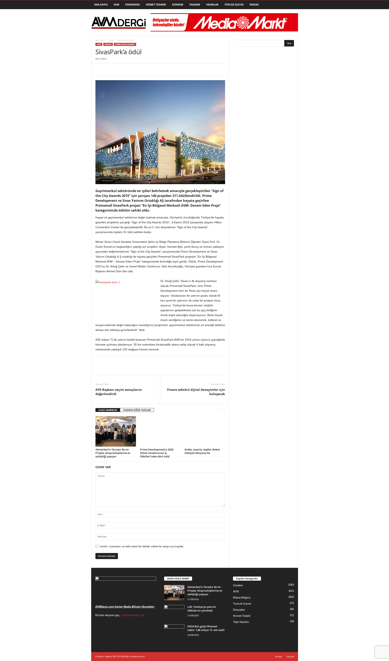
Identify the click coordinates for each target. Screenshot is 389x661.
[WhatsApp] (127, 70)
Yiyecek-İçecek (234, 4)
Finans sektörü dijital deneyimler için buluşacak (196, 392)
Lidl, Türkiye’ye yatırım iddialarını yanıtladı (201, 608)
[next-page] (223, 410)
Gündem (177, 4)
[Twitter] (109, 70)
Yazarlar (212, 4)
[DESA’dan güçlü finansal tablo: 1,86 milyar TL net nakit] (174, 632)
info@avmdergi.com (133, 615)
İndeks (254, 4)
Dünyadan (239, 609)
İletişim (290, 656)
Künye (278, 656)
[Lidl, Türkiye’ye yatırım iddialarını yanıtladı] (174, 612)
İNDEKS (108, 44)
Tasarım (194, 4)
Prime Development (125, 44)
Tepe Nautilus (241, 621)
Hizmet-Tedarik (242, 615)
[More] (137, 70)
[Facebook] (99, 70)
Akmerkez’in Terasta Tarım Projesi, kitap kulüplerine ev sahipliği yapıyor (112, 453)
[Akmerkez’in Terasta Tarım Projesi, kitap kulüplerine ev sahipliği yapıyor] (115, 431)
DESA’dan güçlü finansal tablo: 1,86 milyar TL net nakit (205, 628)
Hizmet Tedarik (156, 4)
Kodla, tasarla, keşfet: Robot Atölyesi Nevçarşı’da (202, 451)
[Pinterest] (118, 70)
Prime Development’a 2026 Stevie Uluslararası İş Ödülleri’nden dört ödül (156, 453)
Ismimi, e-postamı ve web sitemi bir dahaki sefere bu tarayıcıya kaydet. (142, 546)
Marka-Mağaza (241, 597)
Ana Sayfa (101, 4)
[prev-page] (218, 410)
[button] (291, 4)
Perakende (132, 4)
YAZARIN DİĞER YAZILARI (137, 410)
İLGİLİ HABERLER (108, 410)
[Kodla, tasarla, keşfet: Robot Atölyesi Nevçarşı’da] (205, 431)
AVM (116, 4)
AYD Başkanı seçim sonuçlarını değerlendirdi (118, 392)
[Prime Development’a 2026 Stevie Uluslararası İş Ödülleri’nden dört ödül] (160, 431)
